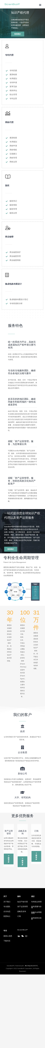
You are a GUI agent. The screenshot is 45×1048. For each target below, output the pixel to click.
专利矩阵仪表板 (36, 918)
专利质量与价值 (36, 907)
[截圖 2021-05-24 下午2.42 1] (22, 582)
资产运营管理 (22, 907)
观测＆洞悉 (7, 936)
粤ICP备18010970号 (31, 966)
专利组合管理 (36, 902)
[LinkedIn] (19, 936)
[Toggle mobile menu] (40, 5)
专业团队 (6, 907)
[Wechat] (22, 936)
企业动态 (6, 911)
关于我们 (6, 902)
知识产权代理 (22, 902)
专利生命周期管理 (36, 912)
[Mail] (26, 936)
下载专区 (6, 941)
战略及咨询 (21, 911)
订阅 (19, 916)
